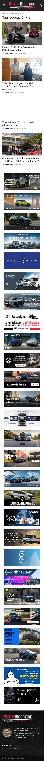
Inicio (4, 13)
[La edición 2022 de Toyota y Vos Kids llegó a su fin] (22, 33)
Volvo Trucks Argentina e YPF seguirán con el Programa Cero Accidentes (18, 86)
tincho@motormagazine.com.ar (13, 748)
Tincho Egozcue (7, 53)
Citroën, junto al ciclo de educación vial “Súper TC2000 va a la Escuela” (20, 159)
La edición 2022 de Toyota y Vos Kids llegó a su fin (19, 49)
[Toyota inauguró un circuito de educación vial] (22, 108)
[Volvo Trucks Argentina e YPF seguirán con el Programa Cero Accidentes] (22, 69)
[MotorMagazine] (22, 5)
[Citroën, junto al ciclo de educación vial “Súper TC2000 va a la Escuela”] (22, 144)
